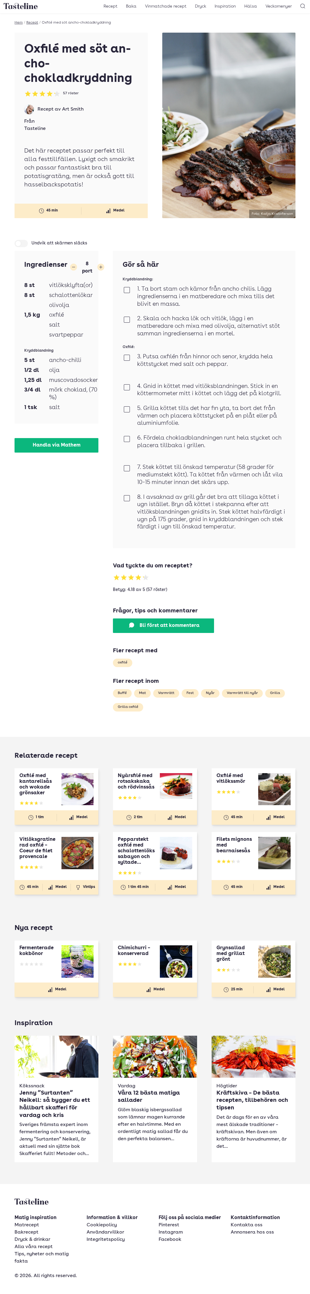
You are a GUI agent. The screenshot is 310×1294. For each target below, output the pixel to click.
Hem (19, 22)
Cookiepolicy (102, 1225)
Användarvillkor (105, 1232)
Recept (110, 6)
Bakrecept (26, 1232)
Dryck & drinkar (32, 1239)
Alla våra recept (34, 1246)
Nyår (210, 693)
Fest (190, 693)
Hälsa (250, 6)
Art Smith (73, 109)
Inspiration (225, 6)
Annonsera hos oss (252, 1232)
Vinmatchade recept (165, 6)
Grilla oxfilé (128, 707)
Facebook (170, 1239)
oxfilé (122, 662)
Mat (142, 693)
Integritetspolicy (106, 1239)
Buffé (122, 693)
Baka (131, 6)
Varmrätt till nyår (242, 693)
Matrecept (27, 1225)
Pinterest (169, 1225)
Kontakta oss (246, 1225)
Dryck (200, 6)
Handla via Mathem (57, 445)
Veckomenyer (278, 6)
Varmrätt (166, 693)
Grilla (275, 693)
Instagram (171, 1232)
